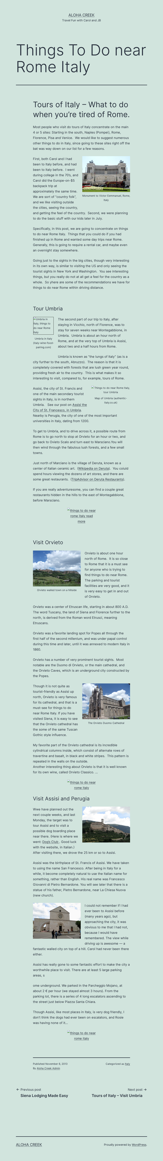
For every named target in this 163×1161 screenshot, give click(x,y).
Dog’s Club (50, 842)
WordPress (139, 1144)
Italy (127, 1063)
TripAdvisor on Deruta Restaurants (97, 479)
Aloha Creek (81, 15)
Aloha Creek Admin (48, 1068)
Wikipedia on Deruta (93, 468)
